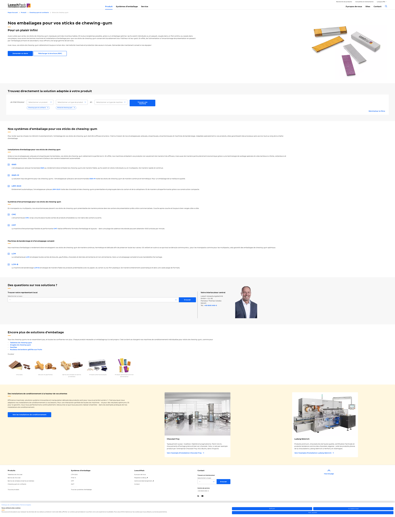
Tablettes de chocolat (15, 474)
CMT (55, 229)
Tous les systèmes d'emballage (81, 489)
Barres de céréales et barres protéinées (21, 481)
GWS (42, 168)
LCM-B (37, 268)
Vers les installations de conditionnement (29, 415)
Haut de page (329, 474)
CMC (27, 218)
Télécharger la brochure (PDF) (50, 53)
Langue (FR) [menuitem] (381, 2)
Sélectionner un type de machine (109, 102)
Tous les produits (13, 489)
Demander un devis (20, 53)
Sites (367, 6)
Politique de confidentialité (10, 505)
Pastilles (13, 347)
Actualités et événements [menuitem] (364, 2)
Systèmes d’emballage (127, 6)
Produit (109, 6)
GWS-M (92, 179)
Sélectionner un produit (37, 102)
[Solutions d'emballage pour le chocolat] (19, 365)
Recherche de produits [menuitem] (344, 2)
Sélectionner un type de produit (70, 102)
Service (144, 6)
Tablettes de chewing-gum (21, 343)
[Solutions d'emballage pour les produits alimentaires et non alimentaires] (124, 365)
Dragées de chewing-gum (20, 345)
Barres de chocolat (14, 478)
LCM (27, 257)
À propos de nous (354, 6)
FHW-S (73, 478)
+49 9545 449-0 (210, 305)
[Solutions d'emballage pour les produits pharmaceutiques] (98, 365)
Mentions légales (25, 505)
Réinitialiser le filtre (377, 111)
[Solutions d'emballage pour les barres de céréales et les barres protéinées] (71, 365)
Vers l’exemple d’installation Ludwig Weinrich (312, 453)
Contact (377, 6)
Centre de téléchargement (143, 481)
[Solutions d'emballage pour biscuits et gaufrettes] (45, 365)
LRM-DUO (56, 189)
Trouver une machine (142, 103)
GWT (72, 484)
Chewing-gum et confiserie (17, 484)
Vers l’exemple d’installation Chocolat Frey (184, 453)
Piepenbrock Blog (140, 478)
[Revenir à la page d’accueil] (54, 4)
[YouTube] (202, 496)
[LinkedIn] (198, 496)
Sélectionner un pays (15, 296)
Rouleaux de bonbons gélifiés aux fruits (26, 350)
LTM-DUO (74, 474)
